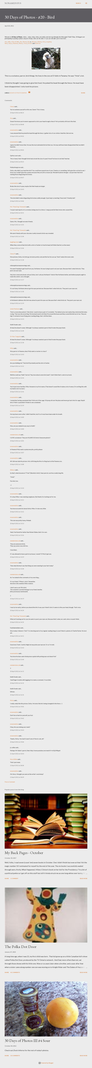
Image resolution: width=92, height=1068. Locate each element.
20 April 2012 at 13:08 (17, 464)
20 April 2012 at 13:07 (17, 452)
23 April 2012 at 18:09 (17, 777)
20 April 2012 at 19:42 (17, 718)
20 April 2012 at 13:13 (17, 523)
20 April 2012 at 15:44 (17, 659)
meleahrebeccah (15, 434)
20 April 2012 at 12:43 (17, 354)
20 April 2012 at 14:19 (17, 598)
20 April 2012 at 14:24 (17, 610)
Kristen (30, 43)
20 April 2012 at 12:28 (17, 331)
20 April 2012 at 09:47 (17, 177)
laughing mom (14, 242)
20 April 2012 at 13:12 (17, 512)
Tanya (10, 43)
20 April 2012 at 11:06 (17, 248)
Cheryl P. (12, 254)
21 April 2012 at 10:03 (17, 753)
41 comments (15, 972)
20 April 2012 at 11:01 (17, 224)
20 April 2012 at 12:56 (17, 391)
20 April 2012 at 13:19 (17, 557)
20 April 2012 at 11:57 (17, 280)
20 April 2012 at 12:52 (17, 366)
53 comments (15, 1055)
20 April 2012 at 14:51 (17, 636)
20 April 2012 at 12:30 (17, 342)
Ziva (6, 42)
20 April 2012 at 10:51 (17, 213)
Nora (43, 42)
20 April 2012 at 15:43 (17, 648)
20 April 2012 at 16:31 (17, 683)
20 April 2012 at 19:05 (17, 706)
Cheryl (25, 43)
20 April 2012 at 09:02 (17, 136)
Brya (28, 42)
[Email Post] (29, 93)
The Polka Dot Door (20, 946)
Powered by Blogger (47, 1063)
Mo (21, 42)
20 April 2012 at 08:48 (17, 124)
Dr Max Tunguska (15, 336)
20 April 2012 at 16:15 (17, 671)
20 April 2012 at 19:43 (17, 730)
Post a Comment (10, 782)
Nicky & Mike (15, 42)
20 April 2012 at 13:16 (17, 535)
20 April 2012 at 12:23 (17, 319)
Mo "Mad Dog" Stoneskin (18, 207)
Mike (9, 42)
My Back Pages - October (24, 852)
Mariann (34, 42)
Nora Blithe (13, 759)
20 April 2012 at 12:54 (17, 378)
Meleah (25, 42)
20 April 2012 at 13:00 (17, 417)
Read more (83, 878)
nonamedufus (13, 3)
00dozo (21, 43)
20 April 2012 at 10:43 (17, 189)
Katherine (38, 43)
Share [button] (83, 93)
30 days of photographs (18, 93)
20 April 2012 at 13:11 (17, 500)
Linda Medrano (14, 309)
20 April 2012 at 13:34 (17, 569)
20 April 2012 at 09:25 (17, 162)
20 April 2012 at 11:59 (17, 303)
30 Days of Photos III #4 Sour (27, 1040)
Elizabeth (15, 43)
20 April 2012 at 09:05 (17, 150)
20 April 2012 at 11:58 (17, 291)
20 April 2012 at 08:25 (17, 113)
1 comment (14, 878)
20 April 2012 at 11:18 (17, 260)
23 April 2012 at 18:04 (17, 765)
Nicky (12, 700)
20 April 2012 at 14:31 (17, 622)
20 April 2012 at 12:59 (17, 405)
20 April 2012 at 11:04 (17, 236)
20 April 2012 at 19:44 (17, 742)
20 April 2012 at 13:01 (17, 441)
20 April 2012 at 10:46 (17, 201)
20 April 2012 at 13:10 (17, 488)
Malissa (39, 42)
